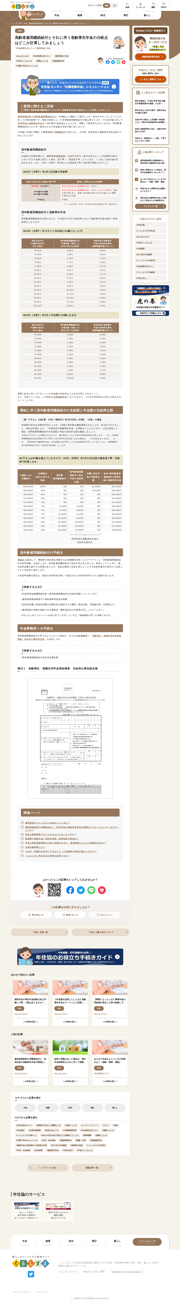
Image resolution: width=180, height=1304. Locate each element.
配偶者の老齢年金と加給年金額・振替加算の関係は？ (52, 839)
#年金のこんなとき (24, 61)
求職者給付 (60, 132)
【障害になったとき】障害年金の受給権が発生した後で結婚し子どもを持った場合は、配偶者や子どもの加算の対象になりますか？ (110, 1001)
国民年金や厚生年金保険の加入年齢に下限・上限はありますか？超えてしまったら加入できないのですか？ (30, 1001)
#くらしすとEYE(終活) (96, 1145)
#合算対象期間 (35, 1130)
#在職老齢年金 (58, 61)
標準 (106, 5)
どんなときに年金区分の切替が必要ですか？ (47, 856)
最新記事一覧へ (93, 1168)
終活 (103, 15)
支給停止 (60, 123)
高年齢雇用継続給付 (44, 116)
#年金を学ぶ (141, 278)
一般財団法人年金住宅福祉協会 (125, 1272)
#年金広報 (140, 225)
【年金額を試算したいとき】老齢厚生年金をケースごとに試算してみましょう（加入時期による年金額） (70, 1001)
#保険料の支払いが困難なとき (48, 1125)
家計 (126, 15)
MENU (163, 7)
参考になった (72, 915)
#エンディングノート (90, 1125)
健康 (79, 15)
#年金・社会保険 (48, 1140)
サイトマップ (42, 1292)
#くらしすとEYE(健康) (145, 272)
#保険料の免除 (76, 1145)
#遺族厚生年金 (53, 1150)
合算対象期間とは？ (35, 847)
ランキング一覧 (151, 206)
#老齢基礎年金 (96, 1140)
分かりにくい (106, 915)
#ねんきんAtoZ (22, 56)
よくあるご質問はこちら (151, 79)
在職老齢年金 (60, 397)
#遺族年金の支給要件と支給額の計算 (31, 1145)
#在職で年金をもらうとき (27, 66)
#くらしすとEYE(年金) (145, 231)
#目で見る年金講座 (59, 1145)
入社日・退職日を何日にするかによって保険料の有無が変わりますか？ (61, 851)
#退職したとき (42, 61)
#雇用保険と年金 (62, 56)
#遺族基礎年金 (65, 1140)
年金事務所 (81, 636)
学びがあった (38, 915)
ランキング (140, 7)
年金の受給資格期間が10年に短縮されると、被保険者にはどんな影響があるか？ (65, 843)
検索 (127, 7)
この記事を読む (29, 1022)
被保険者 (60, 156)
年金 (56, 15)
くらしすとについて (68, 1271)
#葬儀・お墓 (81, 1140)
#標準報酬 (87, 1135)
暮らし (147, 15)
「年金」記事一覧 (40, 932)
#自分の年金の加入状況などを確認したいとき (60, 1135)
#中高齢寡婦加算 (70, 1130)
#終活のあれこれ (52, 1130)
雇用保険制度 (24, 116)
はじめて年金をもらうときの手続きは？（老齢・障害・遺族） (110, 1060)
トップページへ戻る (48, 1168)
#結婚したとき (71, 1125)
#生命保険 (38, 1150)
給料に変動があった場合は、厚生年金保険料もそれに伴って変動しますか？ (70, 1061)
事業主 (21, 560)
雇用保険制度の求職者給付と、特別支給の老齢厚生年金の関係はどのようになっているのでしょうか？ (30, 1061)
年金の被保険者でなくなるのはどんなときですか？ (51, 834)
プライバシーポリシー (22, 1292)
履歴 (153, 7)
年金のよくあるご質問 (93, 1271)
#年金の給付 (68, 1150)
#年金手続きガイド (102, 1073)
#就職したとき (101, 1135)
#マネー (106, 1125)
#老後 (115, 1125)
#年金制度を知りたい (42, 56)
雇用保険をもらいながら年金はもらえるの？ (47, 823)
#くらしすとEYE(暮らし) (26, 1135)
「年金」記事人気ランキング (100, 932)
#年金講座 (140, 248)
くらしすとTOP (16, 23)
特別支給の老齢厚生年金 (30, 123)
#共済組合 (20, 1130)
